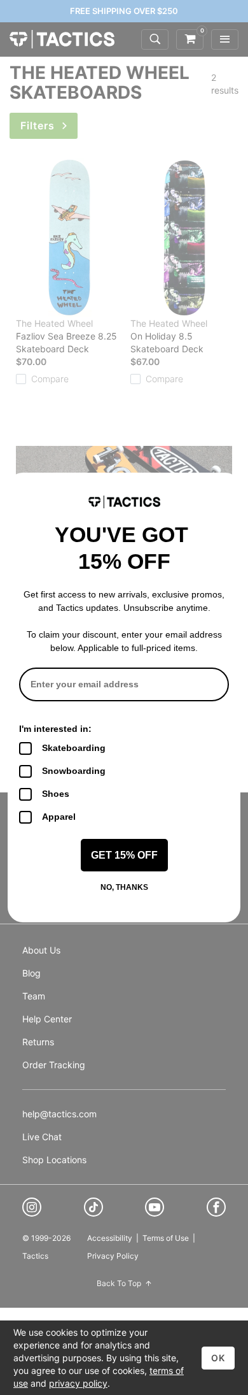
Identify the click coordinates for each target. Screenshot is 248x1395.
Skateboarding (74, 748)
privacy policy (78, 1383)
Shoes (55, 794)
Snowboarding (74, 771)
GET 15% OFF (124, 855)
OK (218, 1357)
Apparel (59, 817)
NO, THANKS (124, 887)
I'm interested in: (55, 729)
